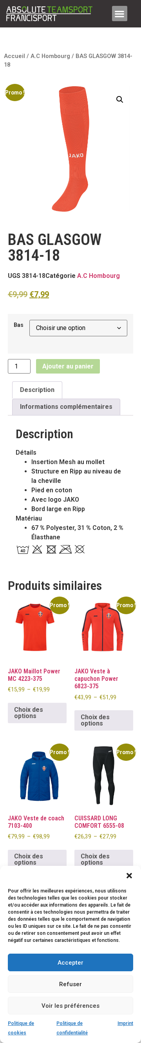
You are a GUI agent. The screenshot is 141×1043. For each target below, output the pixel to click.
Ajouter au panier (68, 366)
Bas (19, 325)
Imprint (125, 1023)
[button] (129, 876)
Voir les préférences (70, 1005)
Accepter (70, 962)
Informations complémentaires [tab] (66, 406)
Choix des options (28, 713)
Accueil (14, 56)
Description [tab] (37, 390)
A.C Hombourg (50, 56)
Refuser (70, 984)
